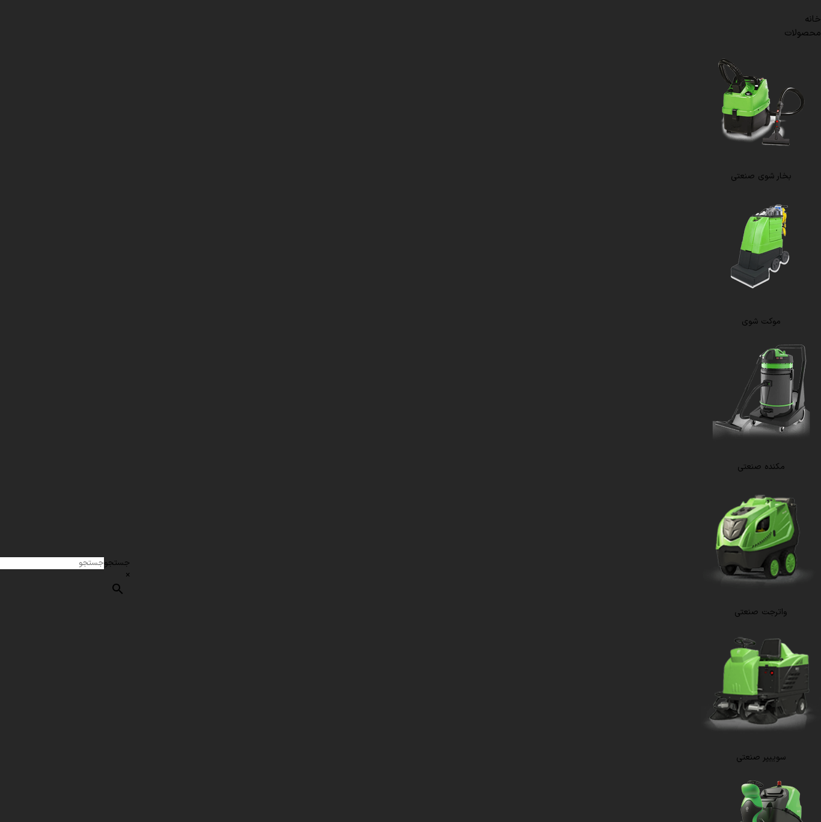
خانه (813, 19)
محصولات (802, 33)
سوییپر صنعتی (761, 757)
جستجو (117, 563)
